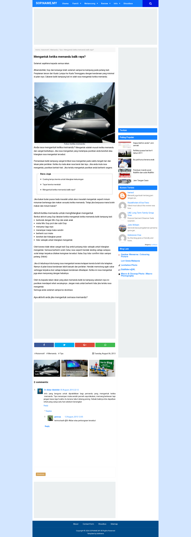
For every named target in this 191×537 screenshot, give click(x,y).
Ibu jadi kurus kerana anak (143, 160)
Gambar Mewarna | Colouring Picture (135, 255)
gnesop (57, 417)
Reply (46, 406)
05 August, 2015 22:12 (69, 390)
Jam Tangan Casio (141, 180)
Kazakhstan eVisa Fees (138, 202)
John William (133, 225)
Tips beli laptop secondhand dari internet (74, 372)
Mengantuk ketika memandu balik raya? (59, 190)
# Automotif (39, 353)
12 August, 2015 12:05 (74, 417)
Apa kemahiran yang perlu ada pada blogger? (101, 372)
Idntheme (100, 534)
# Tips (60, 353)
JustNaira (154, 244)
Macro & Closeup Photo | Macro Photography (136, 274)
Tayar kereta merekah (52, 184)
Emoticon (40, 474)
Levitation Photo (129, 265)
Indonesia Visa (134, 235)
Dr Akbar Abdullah (52, 390)
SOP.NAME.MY (95, 531)
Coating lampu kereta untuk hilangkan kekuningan (63, 179)
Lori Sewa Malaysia (130, 261)
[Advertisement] (95, 26)
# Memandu (51, 353)
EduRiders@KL (128, 269)
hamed (131, 192)
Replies (49, 411)
